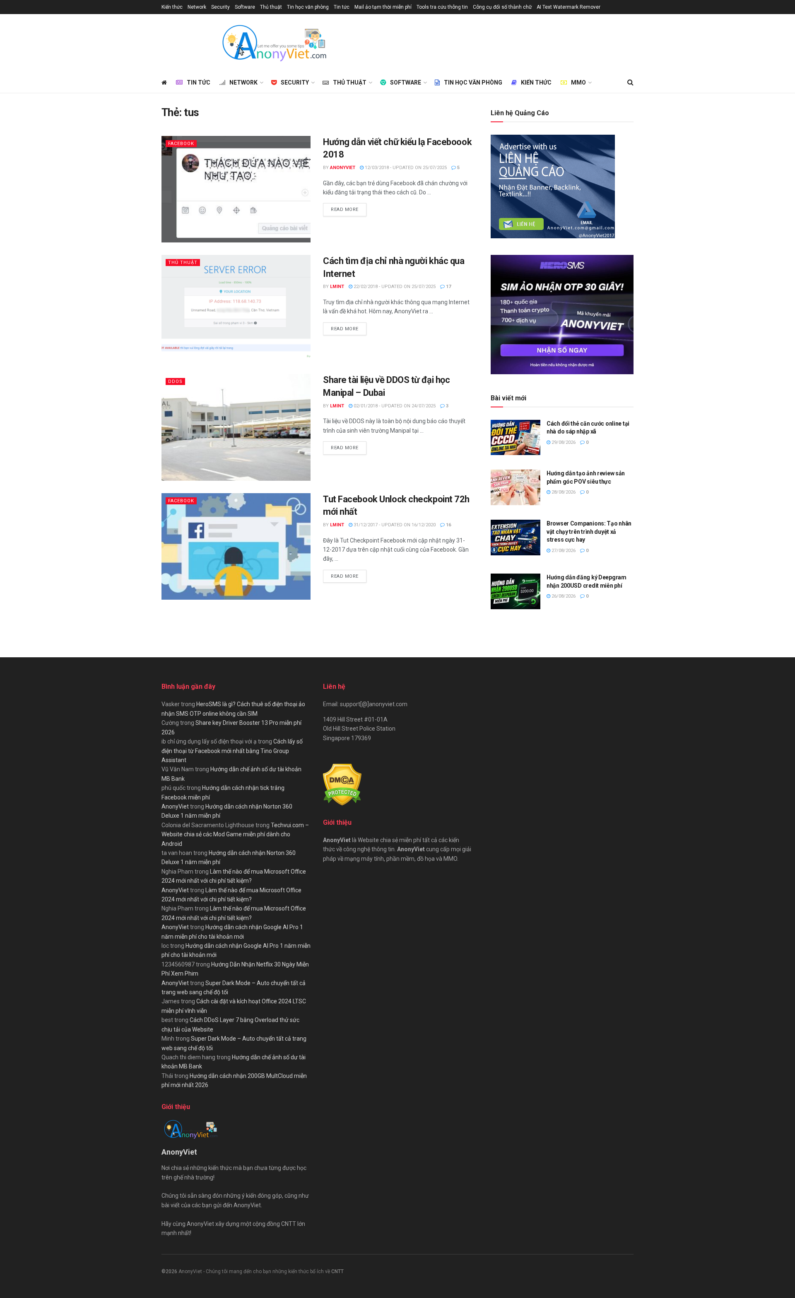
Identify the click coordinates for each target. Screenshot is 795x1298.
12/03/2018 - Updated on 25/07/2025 (405, 167)
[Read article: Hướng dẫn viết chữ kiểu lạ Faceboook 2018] (236, 189)
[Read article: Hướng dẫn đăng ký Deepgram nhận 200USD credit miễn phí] (515, 591)
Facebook (181, 143)
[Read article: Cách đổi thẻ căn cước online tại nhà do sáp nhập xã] (515, 437)
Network (197, 7)
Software (245, 7)
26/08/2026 (563, 596)
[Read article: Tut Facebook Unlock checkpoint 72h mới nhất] (236, 546)
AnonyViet (342, 167)
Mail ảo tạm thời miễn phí (383, 7)
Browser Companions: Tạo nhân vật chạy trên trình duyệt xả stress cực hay (589, 531)
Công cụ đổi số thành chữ (502, 7)
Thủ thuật (271, 7)
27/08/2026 (563, 550)
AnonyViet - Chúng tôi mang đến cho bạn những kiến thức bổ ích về (254, 1271)
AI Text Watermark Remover (568, 7)
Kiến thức (172, 7)
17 (448, 286)
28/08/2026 (563, 492)
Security (220, 7)
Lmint (337, 286)
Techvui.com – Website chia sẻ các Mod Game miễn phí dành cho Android (235, 834)
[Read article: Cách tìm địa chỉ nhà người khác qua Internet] (236, 308)
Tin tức (341, 7)
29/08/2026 (563, 442)
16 (448, 525)
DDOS (175, 381)
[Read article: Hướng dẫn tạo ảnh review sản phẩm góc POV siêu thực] (515, 487)
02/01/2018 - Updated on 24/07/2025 (394, 406)
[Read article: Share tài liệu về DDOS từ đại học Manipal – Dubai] (236, 427)
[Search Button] (630, 82)
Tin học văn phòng (308, 7)
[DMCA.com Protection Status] (342, 784)
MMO (578, 82)
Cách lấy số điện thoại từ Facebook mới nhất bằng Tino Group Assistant (232, 750)
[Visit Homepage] (273, 43)
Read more (348, 209)
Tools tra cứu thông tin (442, 7)
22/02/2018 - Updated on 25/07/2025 (394, 286)
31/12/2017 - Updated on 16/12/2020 (394, 525)
